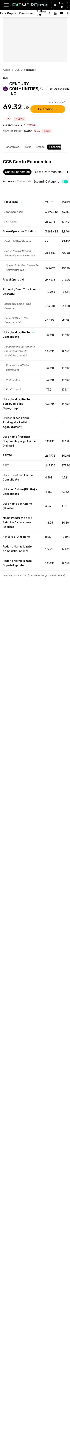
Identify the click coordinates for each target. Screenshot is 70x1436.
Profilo (27, 147)
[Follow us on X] (50, 13)
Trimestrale (24, 181)
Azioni (6, 69)
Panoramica (12, 147)
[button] (6, 5)
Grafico (40, 147)
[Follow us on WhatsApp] (56, 13)
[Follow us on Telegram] (68, 13)
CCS (17, 69)
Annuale (8, 181)
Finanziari (55, 147)
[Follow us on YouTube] (62, 13)
